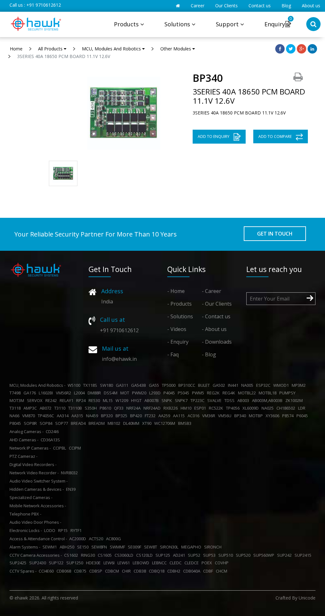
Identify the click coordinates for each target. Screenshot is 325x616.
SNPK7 (182, 400)
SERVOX (35, 400)
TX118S (91, 385)
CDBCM (113, 571)
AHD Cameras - (24, 440)
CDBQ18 (157, 571)
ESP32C (264, 385)
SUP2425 (19, 563)
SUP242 (285, 555)
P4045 (170, 393)
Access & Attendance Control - (38, 538)
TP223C (198, 400)
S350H (92, 408)
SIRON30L (170, 547)
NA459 (93, 415)
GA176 (30, 393)
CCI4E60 (47, 571)
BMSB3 (185, 423)
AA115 (180, 415)
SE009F (135, 547)
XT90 (147, 423)
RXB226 (171, 408)
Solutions (178, 24)
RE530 (95, 400)
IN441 (234, 385)
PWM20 (140, 393)
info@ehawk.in (119, 358)
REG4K (229, 393)
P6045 (303, 415)
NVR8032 (70, 473)
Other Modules (176, 49)
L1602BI (47, 393)
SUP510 (226, 555)
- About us (214, 329)
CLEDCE (192, 563)
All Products (51, 49)
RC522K (217, 408)
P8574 (288, 415)
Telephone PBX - (25, 514)
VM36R (209, 415)
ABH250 (68, 547)
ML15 (109, 400)
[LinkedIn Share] (312, 48)
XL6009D (251, 408)
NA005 (248, 385)
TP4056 (234, 408)
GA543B (139, 385)
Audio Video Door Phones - (35, 522)
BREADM (98, 423)
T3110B (76, 408)
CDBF (209, 571)
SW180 (107, 385)
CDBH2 (174, 571)
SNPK (168, 400)
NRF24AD (152, 408)
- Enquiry (178, 341)
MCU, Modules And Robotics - (37, 385)
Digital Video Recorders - (33, 464)
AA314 (63, 415)
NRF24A (134, 408)
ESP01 (201, 408)
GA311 (123, 385)
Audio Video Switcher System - (39, 481)
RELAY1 (67, 400)
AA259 (165, 415)
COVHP (222, 563)
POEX (208, 563)
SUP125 (164, 555)
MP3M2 (300, 385)
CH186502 (286, 408)
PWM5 (199, 393)
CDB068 (64, 571)
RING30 (89, 555)
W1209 (123, 400)
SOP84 (47, 423)
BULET (205, 385)
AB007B (152, 400)
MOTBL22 (248, 393)
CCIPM (76, 448)
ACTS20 (97, 538)
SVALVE (215, 400)
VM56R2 (64, 393)
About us (311, 6)
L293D (155, 393)
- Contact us (216, 316)
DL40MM (132, 423)
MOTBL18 (268, 393)
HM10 (187, 408)
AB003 (244, 400)
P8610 (106, 408)
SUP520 (244, 555)
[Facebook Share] (280, 48)
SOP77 (62, 423)
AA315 (78, 415)
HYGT (137, 400)
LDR (302, 408)
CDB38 (141, 571)
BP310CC (187, 385)
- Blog (209, 354)
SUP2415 (304, 555)
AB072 (46, 408)
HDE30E (94, 563)
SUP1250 (75, 563)
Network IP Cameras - (30, 448)
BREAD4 (79, 423)
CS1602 (72, 555)
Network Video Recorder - (34, 473)
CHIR (127, 571)
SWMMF (118, 547)
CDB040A (192, 571)
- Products (179, 303)
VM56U (225, 415)
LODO (50, 530)
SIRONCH (213, 547)
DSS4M (111, 393)
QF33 (119, 408)
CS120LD (145, 555)
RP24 (82, 400)
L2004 (80, 393)
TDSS (230, 400)
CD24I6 (53, 431)
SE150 (83, 547)
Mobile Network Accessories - (38, 506)
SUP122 (57, 563)
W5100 (75, 385)
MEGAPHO (192, 547)
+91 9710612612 (43, 5)
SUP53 (210, 555)
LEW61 (124, 563)
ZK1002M (295, 400)
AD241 (180, 555)
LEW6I (109, 563)
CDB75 (81, 571)
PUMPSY (288, 393)
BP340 (241, 415)
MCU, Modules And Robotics (112, 49)
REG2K (214, 393)
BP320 (108, 415)
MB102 (115, 423)
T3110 (60, 408)
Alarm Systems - (25, 547)
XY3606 (273, 415)
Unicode (307, 598)
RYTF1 (76, 530)
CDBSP (96, 571)
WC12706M (165, 423)
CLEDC (176, 563)
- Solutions (180, 316)
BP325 (122, 415)
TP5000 (169, 385)
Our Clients (226, 6)
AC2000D (78, 538)
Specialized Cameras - (31, 497)
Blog (286, 6)
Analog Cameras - (26, 431)
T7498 (16, 393)
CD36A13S (51, 440)
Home (16, 49)
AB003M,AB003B (268, 400)
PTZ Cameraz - (23, 456)
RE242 (52, 400)
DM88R (95, 393)
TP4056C (47, 415)
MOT (125, 393)
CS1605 (106, 555)
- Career (211, 291)
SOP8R (31, 423)
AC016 (194, 415)
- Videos (176, 329)
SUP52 (195, 555)
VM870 (29, 415)
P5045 (184, 393)
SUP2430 (38, 563)
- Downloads (217, 341)
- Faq (173, 354)
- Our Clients (217, 303)
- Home (176, 291)
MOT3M (18, 400)
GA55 (155, 385)
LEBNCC (160, 563)
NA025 (268, 408)
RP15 (64, 530)
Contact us (260, 6)
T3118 (16, 408)
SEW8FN (100, 547)
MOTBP (257, 415)
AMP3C (31, 408)
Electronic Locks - (26, 530)
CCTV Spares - (23, 571)
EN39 (71, 489)
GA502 (220, 385)
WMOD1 (282, 385)
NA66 (15, 415)
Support (228, 24)
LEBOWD (142, 563)
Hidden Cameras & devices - (37, 489)
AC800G (114, 538)
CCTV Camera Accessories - (36, 555)
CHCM (222, 571)
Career (197, 6)
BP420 (137, 415)
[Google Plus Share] (301, 48)
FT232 (151, 415)
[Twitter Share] (290, 48)
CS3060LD (125, 555)
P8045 (16, 423)
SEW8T (151, 547)
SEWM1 (51, 547)
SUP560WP (264, 555)
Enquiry (274, 24)
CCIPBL (60, 448)
